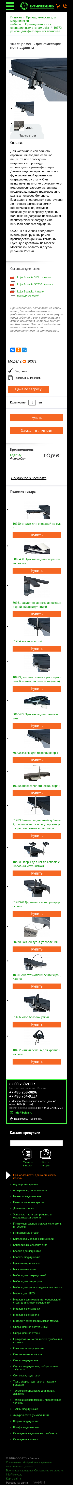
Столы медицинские (25, 1360)
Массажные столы (24, 1269)
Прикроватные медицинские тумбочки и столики (37, 1341)
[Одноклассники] (18, 350)
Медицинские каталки (26, 1308)
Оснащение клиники (25, 1439)
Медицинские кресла (26, 1314)
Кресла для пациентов (27, 1250)
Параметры (27, 135)
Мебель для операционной (29, 1275)
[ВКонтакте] (12, 350)
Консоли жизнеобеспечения (30, 1244)
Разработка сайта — (18, 1482)
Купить (37, 535)
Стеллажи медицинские (27, 1354)
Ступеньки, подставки (26, 1375)
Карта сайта (13, 1478)
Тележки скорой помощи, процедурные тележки (37, 1401)
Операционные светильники (30, 1326)
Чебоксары (35, 1118)
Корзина (60, 6)
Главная (16, 17)
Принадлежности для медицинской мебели (34, 1176)
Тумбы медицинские (25, 1408)
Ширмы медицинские (26, 1421)
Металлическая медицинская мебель (36, 1320)
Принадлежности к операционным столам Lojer (30, 25)
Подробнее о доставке (28, 478)
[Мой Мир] (24, 350)
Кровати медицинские (26, 1257)
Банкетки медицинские (27, 1196)
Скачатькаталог (28, 1164)
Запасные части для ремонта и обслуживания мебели (32, 1216)
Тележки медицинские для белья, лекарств (34, 1392)
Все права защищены (19, 1470)
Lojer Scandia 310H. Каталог (34, 277)
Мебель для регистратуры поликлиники (37, 1287)
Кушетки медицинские (26, 1263)
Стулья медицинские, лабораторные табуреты (35, 1368)
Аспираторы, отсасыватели (30, 1190)
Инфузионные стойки (26, 1232)
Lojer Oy (15, 455)
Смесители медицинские (28, 1348)
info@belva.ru (14, 1474)
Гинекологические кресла (28, 1202)
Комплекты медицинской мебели (33, 1238)
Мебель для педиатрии (27, 1281)
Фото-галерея (45, 1164)
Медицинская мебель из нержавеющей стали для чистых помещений (37, 1301)
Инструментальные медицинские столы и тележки (37, 1225)
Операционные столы (26, 1333)
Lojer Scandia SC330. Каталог (35, 284)
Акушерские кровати (25, 1184)
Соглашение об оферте (48, 1470)
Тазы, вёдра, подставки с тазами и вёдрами (34, 1383)
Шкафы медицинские (26, 1427)
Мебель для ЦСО (24, 1293)
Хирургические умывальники (31, 1415)
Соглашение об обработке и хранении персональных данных (29, 1464)
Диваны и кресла (23, 1208)
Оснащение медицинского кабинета (35, 1433)
